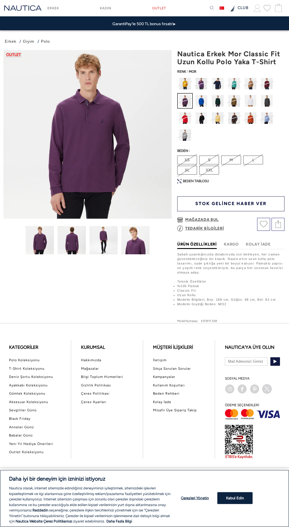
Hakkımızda (91, 360)
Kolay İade (162, 402)
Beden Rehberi (166, 393)
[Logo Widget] (22, 8)
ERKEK (53, 8)
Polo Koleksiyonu (24, 360)
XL (187, 170)
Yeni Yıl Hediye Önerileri (31, 444)
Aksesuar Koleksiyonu (28, 402)
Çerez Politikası (95, 393)
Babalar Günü (21, 435)
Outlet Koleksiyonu (26, 452)
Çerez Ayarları (93, 402)
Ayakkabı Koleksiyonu (28, 385)
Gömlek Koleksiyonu (27, 393)
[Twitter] (267, 389)
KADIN (105, 8)
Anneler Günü (21, 427)
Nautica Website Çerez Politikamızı (44, 521)
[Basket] (277, 8)
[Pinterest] (254, 389)
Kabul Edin (235, 498)
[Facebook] (242, 389)
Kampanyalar (164, 377)
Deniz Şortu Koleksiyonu (31, 377)
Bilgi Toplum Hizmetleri (102, 377)
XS (187, 160)
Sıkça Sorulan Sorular (172, 369)
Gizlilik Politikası (96, 385)
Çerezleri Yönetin (195, 498)
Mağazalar (90, 369)
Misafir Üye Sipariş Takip (175, 410)
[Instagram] (230, 389)
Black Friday (19, 419)
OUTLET (159, 8)
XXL (209, 170)
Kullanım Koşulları (169, 385)
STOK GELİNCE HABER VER (230, 203)
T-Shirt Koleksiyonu (27, 369)
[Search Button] (212, 8)
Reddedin (40, 510)
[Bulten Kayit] (275, 361)
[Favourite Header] (267, 8)
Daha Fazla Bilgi (119, 521)
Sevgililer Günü (23, 410)
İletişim (160, 360)
